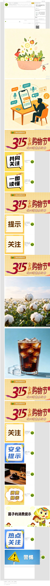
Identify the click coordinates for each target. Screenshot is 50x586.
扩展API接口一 (38, 14)
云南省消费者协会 (26, 225)
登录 (44, 1)
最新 (19, 21)
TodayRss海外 (8, 581)
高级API (37, 13)
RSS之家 (12, 581)
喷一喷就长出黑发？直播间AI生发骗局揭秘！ (40, 554)
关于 (4, 581)
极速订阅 (37, 5)
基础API (37, 12)
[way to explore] (5, 1)
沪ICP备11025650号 (8, 584)
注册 (42, 1)
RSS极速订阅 (29, 23)
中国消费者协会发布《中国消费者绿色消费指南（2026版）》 (27, 432)
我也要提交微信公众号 (38, 22)
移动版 (6, 581)
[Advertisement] (40, 73)
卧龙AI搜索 (15, 581)
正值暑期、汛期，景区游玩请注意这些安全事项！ (27, 452)
